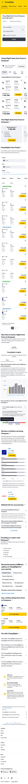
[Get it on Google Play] (4, 771)
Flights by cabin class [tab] (7, 582)
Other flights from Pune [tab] (7, 586)
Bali (19, 722)
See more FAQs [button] (14, 530)
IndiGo (9, 448)
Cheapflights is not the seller (9, 712)
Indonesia (15, 722)
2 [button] (15, 328)
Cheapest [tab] (4, 72)
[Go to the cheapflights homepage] (10, 2)
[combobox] (15, 161)
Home (7, 722)
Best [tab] (10, 72)
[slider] (26, 174)
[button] (2, 2)
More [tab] (20, 360)
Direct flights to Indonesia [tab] (8, 579)
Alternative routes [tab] (6, 572)
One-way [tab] (22, 72)
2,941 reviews (11, 496)
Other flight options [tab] (18, 582)
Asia (11, 722)
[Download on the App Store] (13, 771)
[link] (12, 140)
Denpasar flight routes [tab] (7, 576)
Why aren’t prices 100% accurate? (10, 717)
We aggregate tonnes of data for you (11, 714)
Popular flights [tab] (18, 586)
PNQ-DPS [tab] (14, 347)
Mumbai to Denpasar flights (8, 593)
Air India (10, 492)
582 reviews (11, 452)
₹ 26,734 (9, 18)
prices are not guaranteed (6, 707)
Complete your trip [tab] (17, 572)
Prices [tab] (7, 360)
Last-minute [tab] (15, 72)
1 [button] (12, 328)
